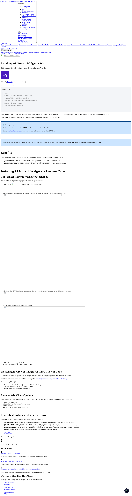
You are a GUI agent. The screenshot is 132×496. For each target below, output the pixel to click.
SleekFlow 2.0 (8, 487)
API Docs (28, 1)
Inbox (23, 9)
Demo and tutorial (9, 489)
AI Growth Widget (18, 53)
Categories (4, 43)
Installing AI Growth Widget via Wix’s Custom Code (20, 100)
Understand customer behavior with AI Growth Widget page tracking (20, 469)
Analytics (24, 24)
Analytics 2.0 (25, 25)
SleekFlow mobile (27, 20)
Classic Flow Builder (28, 14)
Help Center (14, 1)
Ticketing (24, 29)
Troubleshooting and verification (13, 105)
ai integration (8, 433)
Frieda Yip (10, 82)
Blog (5, 493)
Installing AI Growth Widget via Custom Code (18, 95)
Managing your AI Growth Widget (10, 453)
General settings (26, 19)
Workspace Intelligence (28, 27)
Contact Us (21, 1)
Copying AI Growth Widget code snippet (16, 98)
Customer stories (9, 492)
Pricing (33, 1)
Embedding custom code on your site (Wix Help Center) (51, 379)
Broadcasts (25, 12)
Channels (24, 8)
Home (3, 53)
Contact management (28, 11)
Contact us (7, 484)
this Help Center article (14, 131)
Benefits (6, 93)
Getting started (26, 6)
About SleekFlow (9, 483)
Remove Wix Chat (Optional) (13, 103)
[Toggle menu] (36, 22)
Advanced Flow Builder (29, 16)
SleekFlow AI (26, 22)
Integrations (25, 17)
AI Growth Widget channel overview (11, 461)
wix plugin (7, 432)
